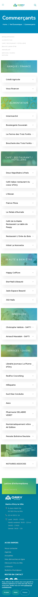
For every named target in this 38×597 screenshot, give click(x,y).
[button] (35, 5)
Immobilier (6, 49)
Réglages (24, 592)
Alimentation (7, 40)
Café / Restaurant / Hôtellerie (14, 43)
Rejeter (16, 592)
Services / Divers (8, 53)
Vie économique (16, 24)
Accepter (6, 592)
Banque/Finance (8, 37)
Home (5, 24)
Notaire (5, 55)
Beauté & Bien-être (9, 46)
